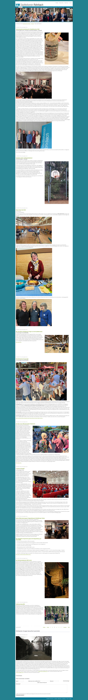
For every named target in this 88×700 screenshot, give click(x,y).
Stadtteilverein (30, 7)
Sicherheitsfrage (66, 680)
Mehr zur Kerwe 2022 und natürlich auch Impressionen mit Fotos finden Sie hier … (29, 418)
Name (17, 681)
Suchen (70, 2)
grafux (71, 698)
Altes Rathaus (44, 7)
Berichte (20, 7)
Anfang (44, 627)
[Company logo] (33, 5)
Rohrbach (24, 7)
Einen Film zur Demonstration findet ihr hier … (23, 554)
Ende (69, 627)
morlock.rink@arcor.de (19, 672)
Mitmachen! (56, 7)
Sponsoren (61, 7)
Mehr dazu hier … (19, 342)
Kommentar (18, 683)
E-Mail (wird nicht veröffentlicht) (34, 681)
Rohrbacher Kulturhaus (37, 7)
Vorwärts (65, 627)
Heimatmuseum (50, 7)
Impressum (66, 2)
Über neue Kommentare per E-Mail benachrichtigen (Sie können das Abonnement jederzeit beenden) (33, 693)
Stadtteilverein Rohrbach (27, 23)
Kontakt (57, 2)
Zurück (48, 627)
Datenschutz (61, 2)
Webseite (52, 681)
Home (17, 7)
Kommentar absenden (20, 695)
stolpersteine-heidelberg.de (42, 671)
